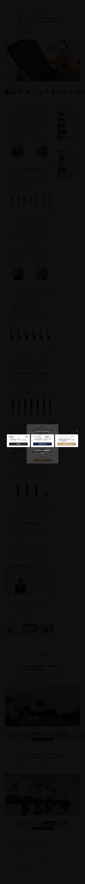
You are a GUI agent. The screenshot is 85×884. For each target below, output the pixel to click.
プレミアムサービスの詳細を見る (42, 450)
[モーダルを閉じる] (77, 431)
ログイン (42, 452)
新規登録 (18, 444)
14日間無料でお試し (42, 444)
